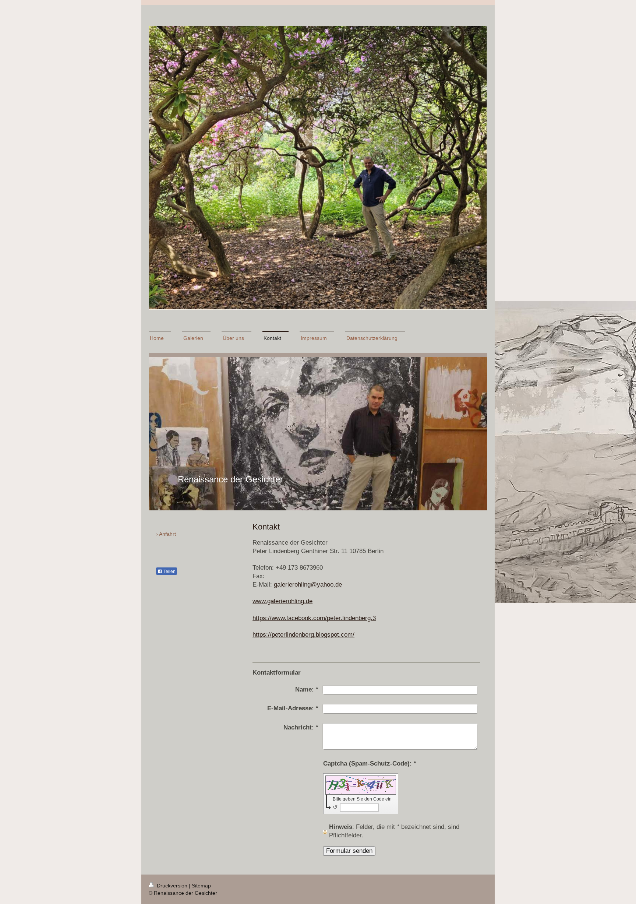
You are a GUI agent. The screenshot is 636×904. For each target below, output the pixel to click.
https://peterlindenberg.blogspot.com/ (303, 634)
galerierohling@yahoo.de (308, 584)
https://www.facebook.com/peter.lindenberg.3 (314, 618)
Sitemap (201, 886)
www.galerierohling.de (282, 601)
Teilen (169, 571)
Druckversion (172, 886)
